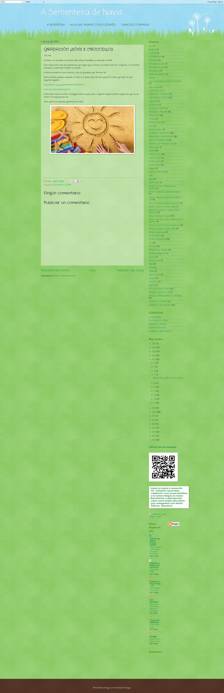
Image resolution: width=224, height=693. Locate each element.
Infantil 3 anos (155, 154)
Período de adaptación (157, 253)
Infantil (152, 151)
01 (155, 403)
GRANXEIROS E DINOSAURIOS (161, 136)
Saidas (151, 267)
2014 (154, 432)
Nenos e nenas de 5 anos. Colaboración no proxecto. (166, 220)
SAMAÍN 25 (153, 282)
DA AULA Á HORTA (157, 108)
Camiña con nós (155, 91)
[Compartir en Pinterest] (80, 181)
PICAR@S (153, 637)
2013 (154, 436)
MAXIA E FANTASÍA (157, 172)
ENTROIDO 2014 (155, 122)
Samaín (152, 278)
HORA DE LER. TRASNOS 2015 (161, 144)
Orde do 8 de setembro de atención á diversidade (154, 607)
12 (155, 363)
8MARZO (152, 49)
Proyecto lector (154, 260)
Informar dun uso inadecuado (162, 447)
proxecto (152, 257)
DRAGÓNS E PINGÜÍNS (158, 112)
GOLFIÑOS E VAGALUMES (159, 133)
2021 (154, 408)
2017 (154, 420)
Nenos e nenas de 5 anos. (159, 216)
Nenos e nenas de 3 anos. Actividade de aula (165, 198)
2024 (154, 351)
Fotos (151, 126)
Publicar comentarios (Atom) (64, 276)
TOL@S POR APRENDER (154, 621)
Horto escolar (154, 147)
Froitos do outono (155, 129)
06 (155, 383)
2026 (154, 343)
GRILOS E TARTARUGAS (158, 140)
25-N (151, 46)
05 (155, 387)
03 (155, 395)
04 (155, 391)
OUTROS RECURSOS (157, 239)
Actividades (153, 60)
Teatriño (152, 285)
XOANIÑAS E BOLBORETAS (160, 305)
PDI (150, 243)
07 (155, 375)
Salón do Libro (154, 275)
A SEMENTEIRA (56, 25)
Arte (150, 78)
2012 (154, 440)
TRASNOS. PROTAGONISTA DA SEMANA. (165, 296)
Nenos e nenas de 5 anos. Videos (162, 229)
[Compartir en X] (75, 181)
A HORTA (152, 53)
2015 (154, 428)
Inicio (93, 270)
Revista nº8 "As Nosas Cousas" (155, 640)
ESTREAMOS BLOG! (154, 626)
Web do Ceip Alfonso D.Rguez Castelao (155, 541)
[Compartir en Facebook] (78, 181)
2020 (154, 412)
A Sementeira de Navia (81, 13)
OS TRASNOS (154, 236)
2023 (154, 355)
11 (155, 367)
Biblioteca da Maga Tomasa (155, 582)
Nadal (151, 179)
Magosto (152, 168)
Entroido (152, 119)
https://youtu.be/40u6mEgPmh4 (57, 89)
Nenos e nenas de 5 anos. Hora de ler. (164, 225)
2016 (154, 424)
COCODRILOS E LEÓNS (61, 185)
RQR (151, 264)
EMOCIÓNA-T (154, 115)
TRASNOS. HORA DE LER (159, 292)
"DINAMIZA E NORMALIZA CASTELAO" (155, 565)
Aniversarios (154, 71)
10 (155, 371)
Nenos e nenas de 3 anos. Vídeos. (162, 207)
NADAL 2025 (154, 182)
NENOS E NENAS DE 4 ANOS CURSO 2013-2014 (164, 211)
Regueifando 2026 (154, 571)
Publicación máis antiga (130, 270)
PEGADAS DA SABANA (158, 250)
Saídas (151, 271)
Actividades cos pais (157, 64)
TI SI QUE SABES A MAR (159, 289)
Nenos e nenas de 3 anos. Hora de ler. (164, 203)
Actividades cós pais (157, 67)
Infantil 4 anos (155, 161)
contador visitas (155, 516)
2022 (154, 359)
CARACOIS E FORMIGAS (135, 25)
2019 (154, 416)
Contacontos (154, 105)
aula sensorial (154, 87)
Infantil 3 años (155, 158)
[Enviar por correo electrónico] (70, 181)
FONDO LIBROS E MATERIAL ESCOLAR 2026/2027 (155, 550)
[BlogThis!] (73, 181)
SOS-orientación (154, 601)
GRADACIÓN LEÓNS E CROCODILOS (168, 378)
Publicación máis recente (55, 270)
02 (155, 399)
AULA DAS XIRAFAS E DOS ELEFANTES (93, 25)
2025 (154, 347)
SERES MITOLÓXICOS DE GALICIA (155, 588)
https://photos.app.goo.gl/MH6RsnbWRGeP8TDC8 (64, 84)
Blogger (128, 688)
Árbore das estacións (157, 74)
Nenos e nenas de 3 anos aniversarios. (164, 192)
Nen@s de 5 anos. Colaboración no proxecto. (162, 187)
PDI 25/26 (153, 246)
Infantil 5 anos (155, 165)
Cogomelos (153, 101)
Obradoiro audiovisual (157, 232)
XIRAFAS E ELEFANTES (158, 301)
